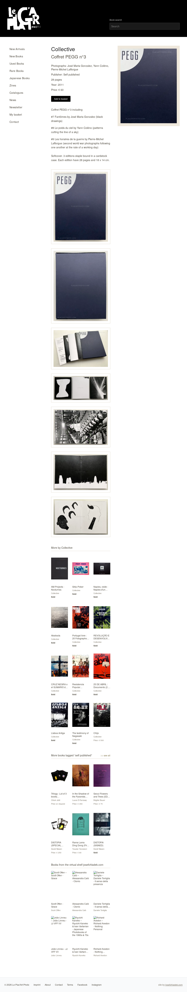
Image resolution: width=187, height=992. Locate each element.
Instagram (97, 984)
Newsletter (15, 107)
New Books (16, 56)
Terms (70, 984)
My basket (15, 114)
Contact (14, 122)
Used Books (16, 63)
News (12, 100)
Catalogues (16, 92)
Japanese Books (19, 78)
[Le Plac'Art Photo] (24, 18)
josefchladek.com (174, 984)
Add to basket (61, 98)
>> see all (105, 755)
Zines (12, 85)
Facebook (82, 984)
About (48, 984)
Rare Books (16, 71)
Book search (116, 19)
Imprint (37, 984)
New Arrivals (17, 49)
